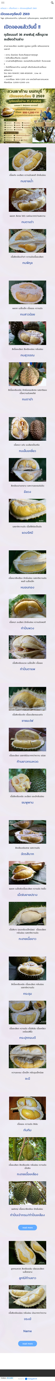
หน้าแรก (4, 8)
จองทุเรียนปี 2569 (46, 18)
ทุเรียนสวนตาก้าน (11, 18)
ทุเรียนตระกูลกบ (33, 18)
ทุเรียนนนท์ (22, 18)
